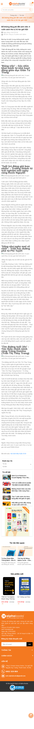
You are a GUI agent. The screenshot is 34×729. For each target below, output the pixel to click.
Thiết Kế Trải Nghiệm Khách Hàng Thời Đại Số (8, 599)
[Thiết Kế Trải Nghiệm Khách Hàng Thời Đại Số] (9, 586)
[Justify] (30, 10)
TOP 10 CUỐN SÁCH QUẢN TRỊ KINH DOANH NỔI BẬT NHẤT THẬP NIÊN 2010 (21, 485)
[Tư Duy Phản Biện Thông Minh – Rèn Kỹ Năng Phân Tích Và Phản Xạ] (9, 551)
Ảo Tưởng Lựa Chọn (23, 597)
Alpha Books (24, 683)
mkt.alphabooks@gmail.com (15, 676)
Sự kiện (5, 466)
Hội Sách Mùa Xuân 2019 (18, 453)
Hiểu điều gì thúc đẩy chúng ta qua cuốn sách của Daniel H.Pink (21, 505)
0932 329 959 (12, 671)
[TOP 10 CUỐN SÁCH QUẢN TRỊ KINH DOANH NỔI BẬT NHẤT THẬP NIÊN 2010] (7, 484)
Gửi (29, 644)
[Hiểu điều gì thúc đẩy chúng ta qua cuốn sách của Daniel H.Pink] (7, 503)
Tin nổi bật (6, 472)
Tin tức (5, 464)
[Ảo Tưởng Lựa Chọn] (25, 586)
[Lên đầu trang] (31, 720)
